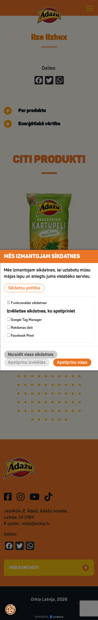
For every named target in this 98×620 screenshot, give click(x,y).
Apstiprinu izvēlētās (26, 362)
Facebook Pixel (22, 336)
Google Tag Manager (26, 320)
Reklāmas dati (21, 328)
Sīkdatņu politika (24, 287)
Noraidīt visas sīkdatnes (30, 354)
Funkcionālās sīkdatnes (28, 303)
